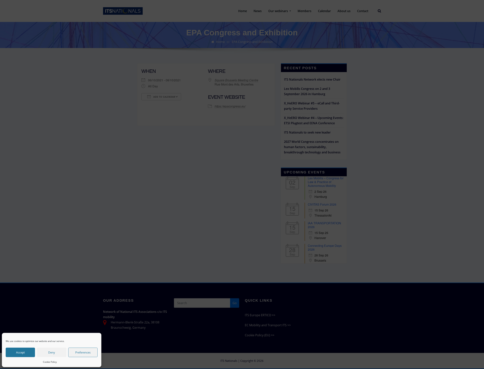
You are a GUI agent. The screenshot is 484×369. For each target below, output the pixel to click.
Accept (20, 352)
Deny (51, 352)
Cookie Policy (50, 362)
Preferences (83, 352)
